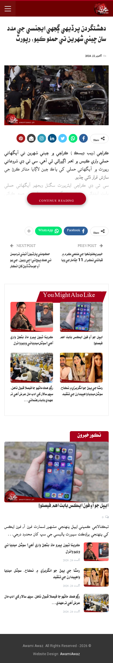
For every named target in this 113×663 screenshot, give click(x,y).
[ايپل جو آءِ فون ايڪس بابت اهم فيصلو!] (81, 317)
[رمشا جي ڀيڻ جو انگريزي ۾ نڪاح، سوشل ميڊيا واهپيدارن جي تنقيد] (81, 368)
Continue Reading (56, 199)
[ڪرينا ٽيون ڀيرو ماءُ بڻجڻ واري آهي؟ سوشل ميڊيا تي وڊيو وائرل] (31, 317)
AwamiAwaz (70, 654)
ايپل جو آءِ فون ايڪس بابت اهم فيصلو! (74, 506)
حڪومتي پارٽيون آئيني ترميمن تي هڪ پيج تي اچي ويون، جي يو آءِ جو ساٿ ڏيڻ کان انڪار (30, 260)
